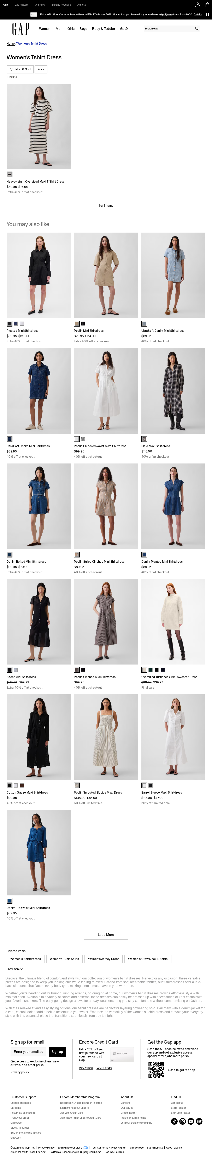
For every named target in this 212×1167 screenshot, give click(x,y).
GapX (124, 29)
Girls (71, 29)
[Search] (197, 28)
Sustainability (155, 1147)
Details (198, 14)
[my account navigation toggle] (197, 5)
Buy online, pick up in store (26, 1132)
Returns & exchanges (23, 1112)
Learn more (104, 1067)
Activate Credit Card (71, 1112)
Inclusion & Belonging (133, 1117)
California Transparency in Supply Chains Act (75, 1152)
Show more (13, 969)
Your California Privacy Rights (108, 1147)
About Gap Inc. (174, 1147)
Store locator (178, 1107)
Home (11, 43)
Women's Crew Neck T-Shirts (147, 959)
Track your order (20, 1117)
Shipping (16, 1107)
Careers (125, 1102)
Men (59, 29)
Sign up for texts (180, 1112)
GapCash (16, 1137)
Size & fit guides (20, 1127)
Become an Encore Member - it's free (81, 1102)
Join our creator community (136, 1122)
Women (45, 29)
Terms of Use (136, 1147)
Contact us (177, 1102)
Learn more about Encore (74, 1107)
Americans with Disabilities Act (28, 1152)
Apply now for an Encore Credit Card (80, 1117)
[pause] (207, 15)
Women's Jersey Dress (103, 959)
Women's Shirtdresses (25, 959)
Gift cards (16, 1122)
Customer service (21, 1102)
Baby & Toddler (103, 29)
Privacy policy (20, 1072)
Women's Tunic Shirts (64, 959)
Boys (83, 29)
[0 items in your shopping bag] (207, 5)
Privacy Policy (46, 1147)
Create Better (128, 1112)
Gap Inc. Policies (114, 1152)
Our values (127, 1107)
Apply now (86, 1067)
